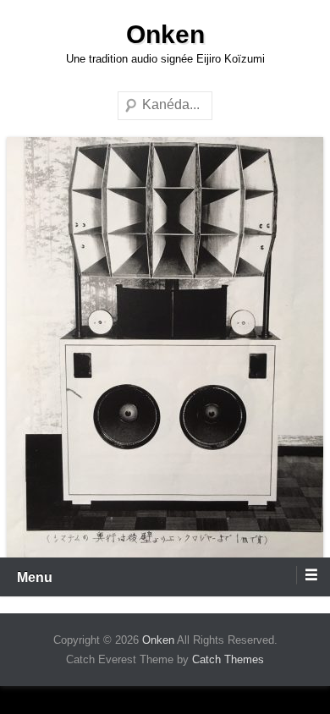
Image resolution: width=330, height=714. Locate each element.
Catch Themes (228, 659)
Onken (165, 34)
